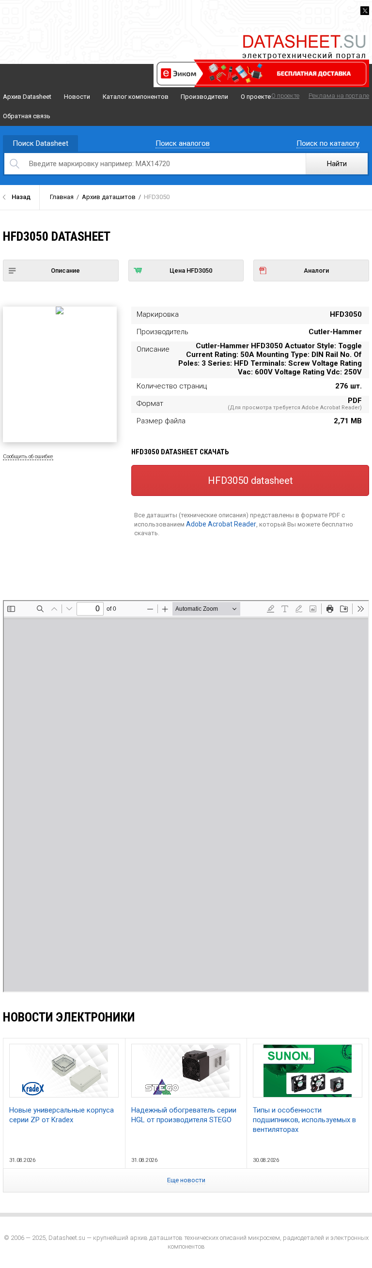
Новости (77, 96)
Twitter (364, 10)
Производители (204, 96)
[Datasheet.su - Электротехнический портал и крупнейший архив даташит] (303, 36)
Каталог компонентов (136, 96)
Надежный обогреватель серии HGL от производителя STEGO (183, 1115)
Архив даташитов (109, 197)
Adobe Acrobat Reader (221, 524)
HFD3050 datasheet (250, 480)
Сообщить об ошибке (28, 456)
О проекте (256, 96)
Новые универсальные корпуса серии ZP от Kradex (61, 1115)
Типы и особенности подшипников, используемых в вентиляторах (304, 1120)
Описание (65, 270)
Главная (62, 197)
